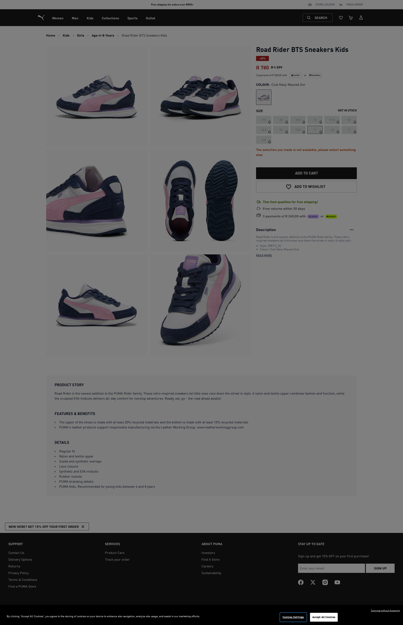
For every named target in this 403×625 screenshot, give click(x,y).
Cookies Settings (293, 617)
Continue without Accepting (385, 610)
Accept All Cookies (323, 617)
